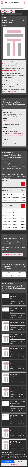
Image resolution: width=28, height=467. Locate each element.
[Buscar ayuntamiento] (25, 7)
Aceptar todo (7, 461)
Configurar (14, 464)
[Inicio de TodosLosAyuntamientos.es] (12, 2)
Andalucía (8, 11)
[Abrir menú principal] (25, 2)
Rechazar (20, 461)
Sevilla (13, 11)
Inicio (3, 11)
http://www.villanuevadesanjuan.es (11, 129)
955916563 (13, 91)
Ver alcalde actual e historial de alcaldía (12, 254)
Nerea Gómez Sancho (8, 70)
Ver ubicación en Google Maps (10, 116)
